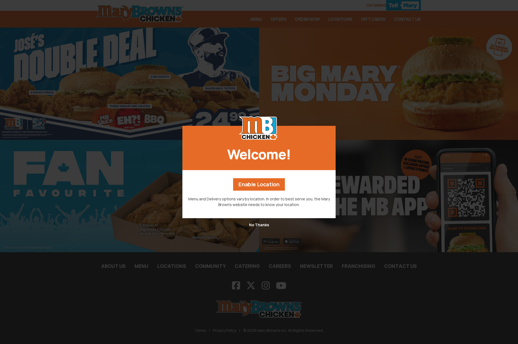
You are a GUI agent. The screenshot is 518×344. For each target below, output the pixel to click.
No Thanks (259, 224)
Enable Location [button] (258, 184)
